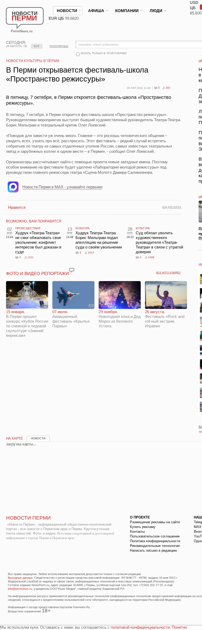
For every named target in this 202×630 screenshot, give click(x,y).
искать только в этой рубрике (104, 53)
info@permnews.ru (20, 588)
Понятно (179, 627)
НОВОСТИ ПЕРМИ (28, 518)
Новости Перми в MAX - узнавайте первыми (62, 187)
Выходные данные (20, 577)
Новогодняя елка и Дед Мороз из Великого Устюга (120, 318)
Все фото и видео (168, 272)
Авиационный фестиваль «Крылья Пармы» (70, 318)
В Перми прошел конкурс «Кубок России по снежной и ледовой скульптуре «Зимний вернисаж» (27, 323)
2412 (91, 252)
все (36, 46)
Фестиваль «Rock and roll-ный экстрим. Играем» (164, 318)
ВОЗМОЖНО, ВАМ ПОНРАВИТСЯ (33, 221)
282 (168, 87)
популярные (58, 46)
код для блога (171, 207)
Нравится (17, 207)
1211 (31, 257)
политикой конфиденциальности (140, 627)
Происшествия (27, 228)
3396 (151, 257)
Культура (82, 228)
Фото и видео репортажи (37, 273)
